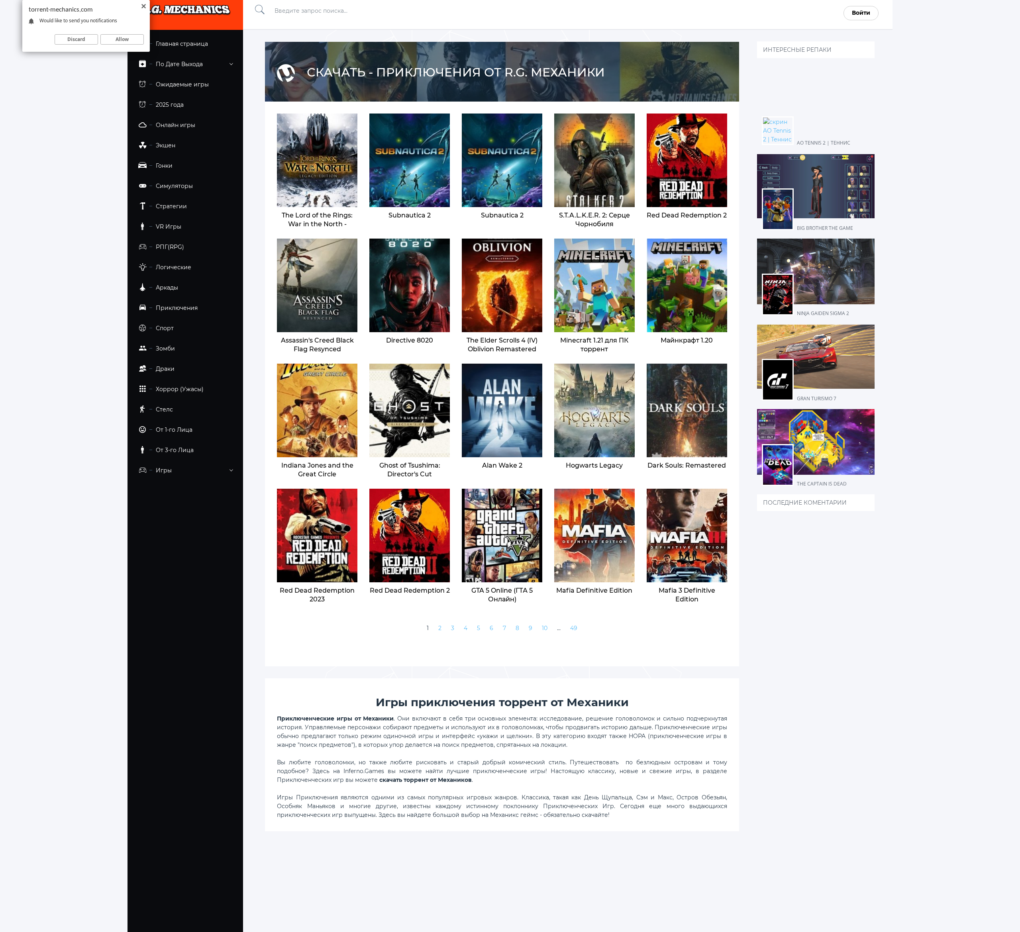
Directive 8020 (409, 340)
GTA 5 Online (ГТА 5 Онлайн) (502, 595)
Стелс (164, 409)
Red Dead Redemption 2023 (317, 595)
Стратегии (171, 206)
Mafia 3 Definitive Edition (687, 595)
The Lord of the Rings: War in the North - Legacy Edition (317, 224)
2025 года (170, 104)
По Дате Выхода (179, 64)
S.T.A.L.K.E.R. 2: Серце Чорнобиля (594, 219)
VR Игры (168, 226)
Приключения (177, 307)
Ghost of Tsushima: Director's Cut (409, 470)
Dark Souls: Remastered (686, 465)
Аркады (167, 287)
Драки (165, 368)
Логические (173, 267)
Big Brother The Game (825, 228)
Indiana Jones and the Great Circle (317, 470)
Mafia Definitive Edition (594, 590)
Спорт (165, 328)
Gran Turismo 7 (816, 398)
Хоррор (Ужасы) (180, 389)
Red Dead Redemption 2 (687, 215)
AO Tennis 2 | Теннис (823, 142)
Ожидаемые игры (182, 84)
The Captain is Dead (822, 483)
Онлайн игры (175, 125)
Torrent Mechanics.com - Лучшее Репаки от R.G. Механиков (185, 13)
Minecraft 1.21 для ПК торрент (594, 345)
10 (544, 628)
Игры (164, 470)
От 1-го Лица (174, 429)
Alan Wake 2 (502, 465)
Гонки (164, 165)
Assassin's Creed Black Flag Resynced (317, 345)
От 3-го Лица (175, 450)
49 (573, 628)
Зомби (165, 348)
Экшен (165, 145)
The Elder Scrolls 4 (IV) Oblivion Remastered (502, 345)
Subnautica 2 (502, 215)
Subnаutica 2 (409, 215)
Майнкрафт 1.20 (687, 340)
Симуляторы (174, 186)
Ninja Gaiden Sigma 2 (823, 313)
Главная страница (182, 43)
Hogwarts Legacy (594, 465)
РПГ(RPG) (170, 247)
